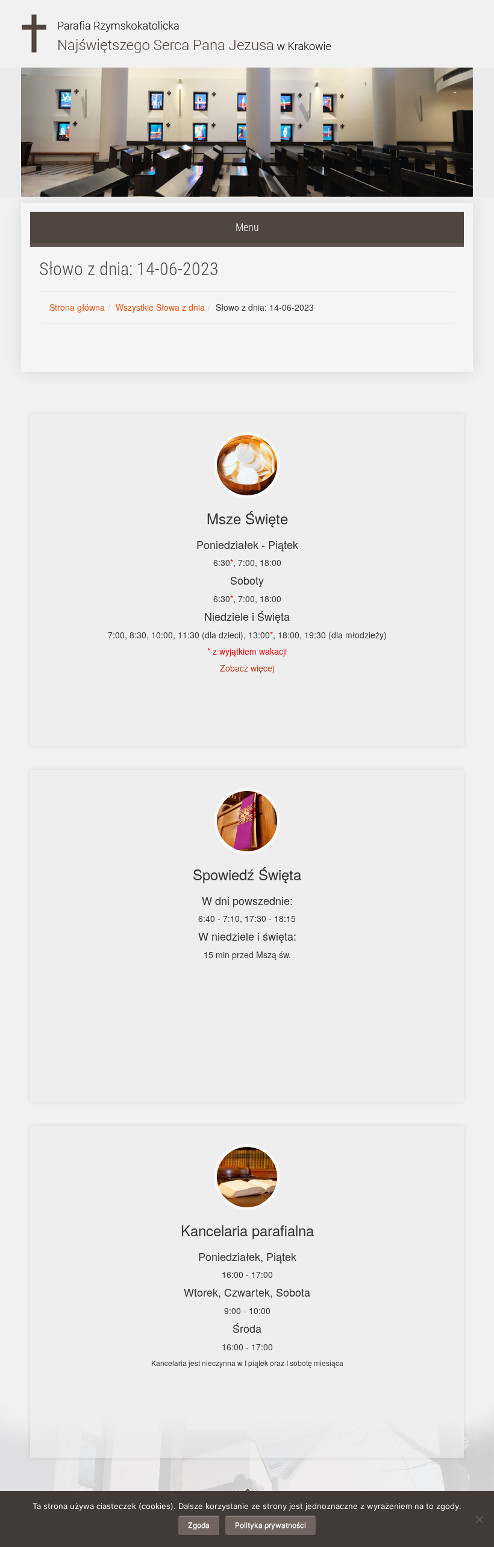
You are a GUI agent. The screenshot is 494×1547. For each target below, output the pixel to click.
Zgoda (199, 1525)
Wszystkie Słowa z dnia (160, 307)
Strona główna (77, 307)
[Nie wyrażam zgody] (479, 1519)
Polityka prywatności (270, 1525)
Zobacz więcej (247, 668)
